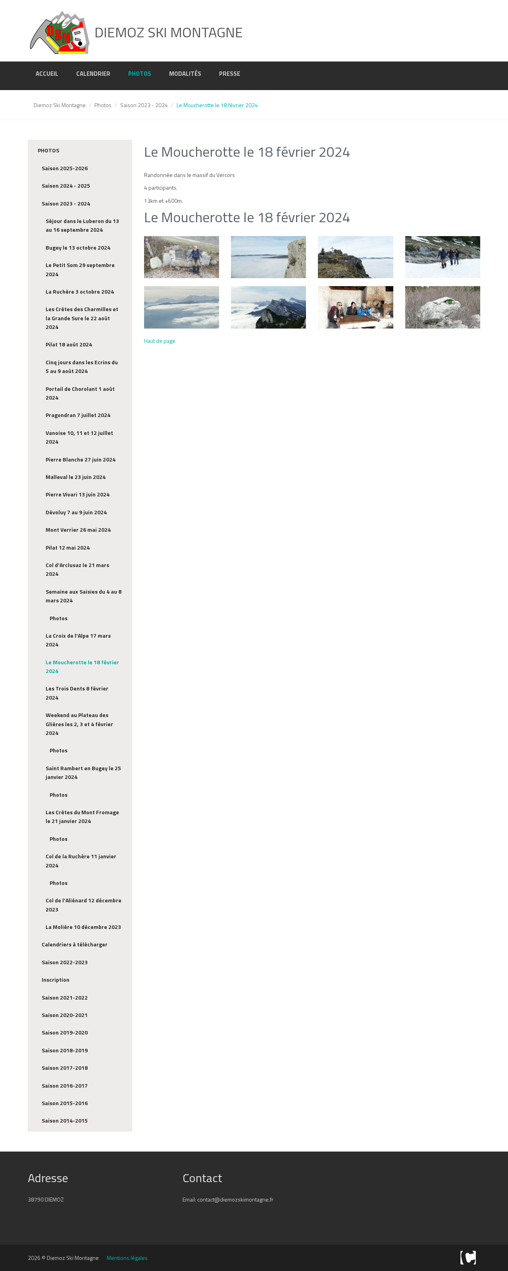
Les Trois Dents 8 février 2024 (77, 692)
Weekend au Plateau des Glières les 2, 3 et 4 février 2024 (79, 724)
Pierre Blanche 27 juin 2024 (80, 459)
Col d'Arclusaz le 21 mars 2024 (77, 569)
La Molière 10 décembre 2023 (83, 927)
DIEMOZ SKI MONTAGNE (167, 32)
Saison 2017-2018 (65, 1067)
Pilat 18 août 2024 (69, 344)
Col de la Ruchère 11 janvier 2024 (81, 860)
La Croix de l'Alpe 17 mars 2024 (78, 639)
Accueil (47, 73)
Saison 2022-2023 (65, 962)
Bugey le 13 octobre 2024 (78, 247)
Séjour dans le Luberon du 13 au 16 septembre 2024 (82, 225)
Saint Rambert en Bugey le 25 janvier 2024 (83, 772)
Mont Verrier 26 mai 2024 (78, 529)
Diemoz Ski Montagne (60, 105)
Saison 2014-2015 (65, 1120)
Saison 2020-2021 (65, 1015)
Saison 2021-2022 (65, 997)
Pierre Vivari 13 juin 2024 (78, 494)
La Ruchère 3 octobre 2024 (80, 291)
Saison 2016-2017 (65, 1085)
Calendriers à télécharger (75, 944)
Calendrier (93, 73)
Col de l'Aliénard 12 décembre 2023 (83, 904)
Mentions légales (127, 1258)
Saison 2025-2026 (65, 168)
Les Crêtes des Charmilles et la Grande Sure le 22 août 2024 (82, 318)
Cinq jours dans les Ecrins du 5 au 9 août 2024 (82, 366)
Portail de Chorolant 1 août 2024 (80, 393)
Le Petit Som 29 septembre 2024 (80, 269)
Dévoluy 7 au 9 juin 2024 (76, 512)
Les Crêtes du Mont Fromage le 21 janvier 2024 (82, 816)
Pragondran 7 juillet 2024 (78, 415)
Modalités (185, 73)
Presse (229, 73)
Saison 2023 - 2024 (144, 105)
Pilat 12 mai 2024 (68, 547)
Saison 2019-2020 (65, 1032)
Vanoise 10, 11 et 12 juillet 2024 (79, 437)
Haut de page (159, 340)
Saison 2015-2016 (65, 1103)
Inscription (55, 979)
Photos (139, 73)
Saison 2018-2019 (65, 1050)
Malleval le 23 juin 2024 (76, 477)
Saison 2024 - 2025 (66, 185)
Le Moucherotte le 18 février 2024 (82, 666)
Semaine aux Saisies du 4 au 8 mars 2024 (83, 595)
